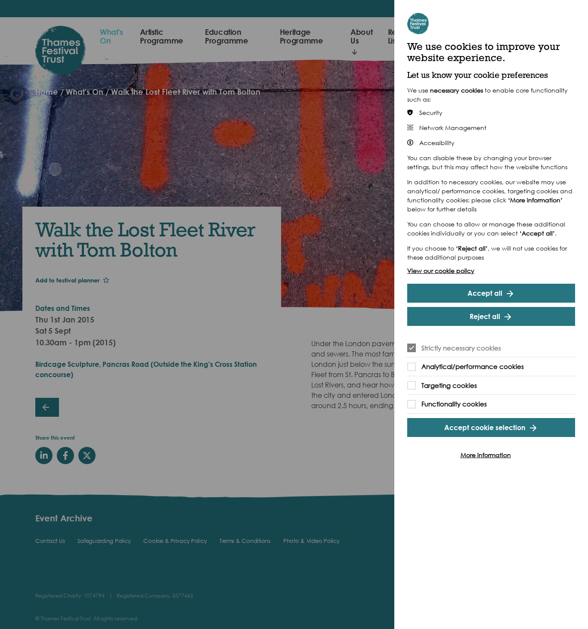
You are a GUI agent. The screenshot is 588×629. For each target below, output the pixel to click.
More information (486, 455)
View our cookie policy (440, 270)
